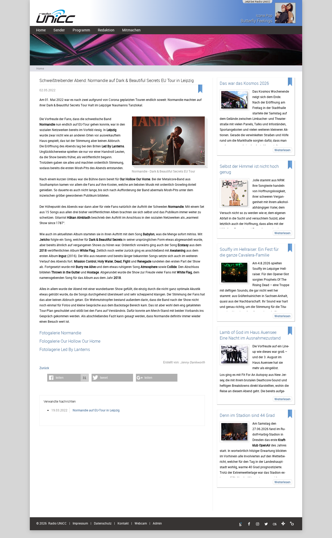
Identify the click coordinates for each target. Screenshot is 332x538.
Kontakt (123, 523)
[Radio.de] (292, 523)
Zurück (44, 368)
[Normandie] (168, 142)
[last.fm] (275, 524)
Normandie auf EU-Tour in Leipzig (96, 410)
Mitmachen (131, 29)
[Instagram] (257, 524)
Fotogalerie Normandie (60, 333)
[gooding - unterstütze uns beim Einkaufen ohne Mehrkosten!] (240, 524)
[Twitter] (266, 524)
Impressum (80, 523)
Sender (59, 29)
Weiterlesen (282, 150)
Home (41, 29)
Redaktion (106, 29)
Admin (157, 523)
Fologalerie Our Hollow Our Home (69, 341)
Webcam (141, 523)
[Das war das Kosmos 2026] (234, 100)
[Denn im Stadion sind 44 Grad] (234, 432)
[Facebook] (249, 524)
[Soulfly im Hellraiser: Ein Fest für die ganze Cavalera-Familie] (234, 272)
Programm (81, 29)
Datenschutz (103, 523)
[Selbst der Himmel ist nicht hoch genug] (234, 193)
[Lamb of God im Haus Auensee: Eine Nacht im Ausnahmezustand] (234, 354)
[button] (68, 378)
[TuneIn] (283, 523)
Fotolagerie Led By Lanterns (64, 349)
